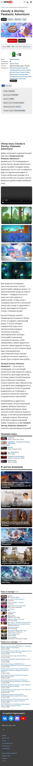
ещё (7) (13, 81)
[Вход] (30, 2)
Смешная (21, 76)
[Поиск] (24, 2)
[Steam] (20, 54)
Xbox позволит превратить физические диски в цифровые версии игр (14, 675)
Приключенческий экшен (17, 68)
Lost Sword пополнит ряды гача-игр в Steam (13, 655)
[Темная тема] (27, 2)
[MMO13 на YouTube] (23, 719)
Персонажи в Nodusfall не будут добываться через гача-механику (15, 659)
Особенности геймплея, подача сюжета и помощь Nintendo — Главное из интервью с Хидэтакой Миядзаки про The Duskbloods (16, 485)
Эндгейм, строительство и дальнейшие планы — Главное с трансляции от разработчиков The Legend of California (16, 561)
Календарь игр (6, 746)
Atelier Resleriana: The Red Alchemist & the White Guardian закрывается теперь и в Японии (15, 700)
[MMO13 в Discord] (17, 719)
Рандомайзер (5, 748)
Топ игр (4, 740)
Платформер (14, 76)
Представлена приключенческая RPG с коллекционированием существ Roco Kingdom (14, 695)
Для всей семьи (15, 72)
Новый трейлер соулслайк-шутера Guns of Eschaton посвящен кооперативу (16, 690)
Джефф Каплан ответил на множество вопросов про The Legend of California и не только (16, 523)
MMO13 (4, 735)
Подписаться (12, 40)
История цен (26, 46)
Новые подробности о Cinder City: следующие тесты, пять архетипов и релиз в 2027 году (16, 651)
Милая (29, 70)
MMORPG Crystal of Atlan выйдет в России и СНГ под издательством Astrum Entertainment (16, 542)
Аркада (17, 59)
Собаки (27, 72)
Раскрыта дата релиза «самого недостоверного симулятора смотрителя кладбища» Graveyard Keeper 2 (15, 670)
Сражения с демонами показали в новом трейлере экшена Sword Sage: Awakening (16, 685)
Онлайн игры (5, 738)
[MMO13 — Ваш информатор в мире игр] (8, 2)
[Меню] (2, 2)
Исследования (23, 74)
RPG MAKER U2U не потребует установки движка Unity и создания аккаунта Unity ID (15, 704)
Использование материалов (9, 753)
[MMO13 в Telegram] (11, 719)
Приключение (14, 74)
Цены (24, 19)
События (10, 19)
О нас (3, 761)
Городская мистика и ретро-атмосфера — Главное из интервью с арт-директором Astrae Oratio (16, 504)
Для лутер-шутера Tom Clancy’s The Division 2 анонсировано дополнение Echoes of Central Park (15, 680)
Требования (18, 19)
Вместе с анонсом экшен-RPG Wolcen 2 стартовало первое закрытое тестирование (16, 646)
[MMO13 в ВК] (4, 719)
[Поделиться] (17, 54)
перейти (18, 106)
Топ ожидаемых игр (7, 743)
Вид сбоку (28, 76)
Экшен (12, 59)
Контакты (4, 758)
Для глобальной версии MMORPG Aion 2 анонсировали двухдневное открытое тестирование (16, 664)
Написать (22, 40)
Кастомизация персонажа (18, 78)
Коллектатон (22, 70)
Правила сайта (6, 755)
